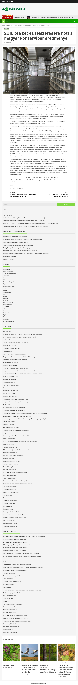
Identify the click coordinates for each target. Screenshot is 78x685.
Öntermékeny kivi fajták (9, 503)
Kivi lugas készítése (8, 444)
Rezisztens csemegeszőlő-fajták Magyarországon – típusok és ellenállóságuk (24, 536)
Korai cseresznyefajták (9, 573)
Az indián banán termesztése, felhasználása (15, 547)
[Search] (75, 21)
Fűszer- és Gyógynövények (10, 282)
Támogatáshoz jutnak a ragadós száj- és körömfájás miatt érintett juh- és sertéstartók (39, 17)
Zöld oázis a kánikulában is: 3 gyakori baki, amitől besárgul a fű (19, 337)
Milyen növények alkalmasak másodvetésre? (15, 517)
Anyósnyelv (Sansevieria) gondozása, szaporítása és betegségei (20, 250)
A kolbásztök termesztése (10, 523)
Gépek (4, 284)
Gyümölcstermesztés (9, 286)
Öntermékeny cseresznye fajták (11, 576)
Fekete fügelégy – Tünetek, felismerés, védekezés (16, 545)
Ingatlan (5, 290)
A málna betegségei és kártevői (11, 593)
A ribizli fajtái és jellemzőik (10, 595)
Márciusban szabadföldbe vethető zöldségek (15, 359)
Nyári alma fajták (7, 506)
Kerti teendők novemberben (10, 396)
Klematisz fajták (7, 215)
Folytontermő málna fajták (10, 500)
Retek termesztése (8, 388)
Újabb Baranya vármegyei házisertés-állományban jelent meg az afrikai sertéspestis (25, 226)
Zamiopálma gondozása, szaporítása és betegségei (17, 248)
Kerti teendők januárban (9, 382)
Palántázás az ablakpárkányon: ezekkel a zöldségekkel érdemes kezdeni (22, 374)
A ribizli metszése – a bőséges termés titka (15, 472)
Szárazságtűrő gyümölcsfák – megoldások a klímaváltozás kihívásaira (22, 556)
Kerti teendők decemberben (10, 390)
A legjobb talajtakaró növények (11, 427)
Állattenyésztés (7, 269)
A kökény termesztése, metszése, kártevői (14, 550)
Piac (4, 309)
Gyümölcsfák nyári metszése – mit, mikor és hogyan (17, 416)
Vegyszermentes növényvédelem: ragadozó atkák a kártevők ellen (20, 371)
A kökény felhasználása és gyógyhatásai (14, 405)
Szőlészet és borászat (9, 313)
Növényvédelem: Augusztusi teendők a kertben (15, 242)
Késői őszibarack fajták (9, 562)
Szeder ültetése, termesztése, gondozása (14, 539)
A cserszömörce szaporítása (11, 385)
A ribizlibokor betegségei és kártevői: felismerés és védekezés (20, 441)
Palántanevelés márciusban (10, 362)
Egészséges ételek (8, 271)
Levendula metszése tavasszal (11, 348)
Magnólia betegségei (8, 458)
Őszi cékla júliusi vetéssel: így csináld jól (14, 410)
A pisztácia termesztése (9, 478)
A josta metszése (7, 351)
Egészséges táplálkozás (9, 273)
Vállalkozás (6, 319)
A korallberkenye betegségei (10, 526)
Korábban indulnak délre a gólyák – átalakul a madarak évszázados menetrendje (24, 218)
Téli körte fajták (7, 587)
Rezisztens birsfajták (8, 584)
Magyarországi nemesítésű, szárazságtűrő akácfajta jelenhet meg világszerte (24, 220)
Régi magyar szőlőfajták (9, 475)
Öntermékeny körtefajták (9, 489)
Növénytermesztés (8, 302)
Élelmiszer (6, 28)
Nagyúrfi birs (6, 601)
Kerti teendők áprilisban (9, 345)
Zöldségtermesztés (8, 321)
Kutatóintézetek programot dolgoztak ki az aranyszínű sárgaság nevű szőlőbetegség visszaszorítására (30, 223)
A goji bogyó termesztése (10, 447)
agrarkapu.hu (8, 42)
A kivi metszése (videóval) (10, 498)
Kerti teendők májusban (9, 340)
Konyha (5, 296)
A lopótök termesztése (9, 520)
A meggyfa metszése (9, 438)
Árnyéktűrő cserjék (8, 467)
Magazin (5, 298)
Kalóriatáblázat (7, 292)
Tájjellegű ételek (7, 315)
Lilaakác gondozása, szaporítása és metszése (15, 342)
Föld (4, 280)
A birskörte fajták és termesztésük (12, 604)
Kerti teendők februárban (9, 379)
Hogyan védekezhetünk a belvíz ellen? (13, 433)
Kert (4, 294)
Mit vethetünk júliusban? (9, 256)
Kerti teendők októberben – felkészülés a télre (15, 399)
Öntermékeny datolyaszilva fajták (12, 581)
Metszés (5, 300)
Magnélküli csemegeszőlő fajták (11, 461)
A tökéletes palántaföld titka (10, 376)
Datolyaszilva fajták (8, 598)
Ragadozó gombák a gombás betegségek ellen (15, 368)
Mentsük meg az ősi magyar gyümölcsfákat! (15, 570)
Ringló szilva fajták (8, 578)
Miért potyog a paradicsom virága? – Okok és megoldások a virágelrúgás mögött (24, 419)
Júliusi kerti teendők (8, 259)
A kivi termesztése (8, 495)
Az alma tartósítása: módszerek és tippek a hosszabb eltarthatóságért (22, 590)
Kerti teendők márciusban (10, 365)
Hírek (4, 288)
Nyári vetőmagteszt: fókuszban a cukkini (14, 407)
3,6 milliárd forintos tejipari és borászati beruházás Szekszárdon (56, 194)
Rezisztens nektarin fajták (10, 559)
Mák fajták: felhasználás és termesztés (13, 455)
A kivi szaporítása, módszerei (11, 607)
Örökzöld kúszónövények (10, 486)
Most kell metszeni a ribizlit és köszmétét (14, 354)
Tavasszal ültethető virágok (10, 464)
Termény (5, 317)
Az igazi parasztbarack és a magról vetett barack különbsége (19, 357)
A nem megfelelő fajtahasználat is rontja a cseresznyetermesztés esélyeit (23, 567)
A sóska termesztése (9, 393)
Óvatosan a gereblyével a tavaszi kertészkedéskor (16, 436)
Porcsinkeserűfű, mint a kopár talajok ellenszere (16, 430)
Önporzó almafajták (8, 509)
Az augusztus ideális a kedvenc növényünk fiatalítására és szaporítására (22, 239)
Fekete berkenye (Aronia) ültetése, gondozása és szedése (18, 450)
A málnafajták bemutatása (10, 452)
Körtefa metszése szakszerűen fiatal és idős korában (17, 484)
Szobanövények (7, 311)
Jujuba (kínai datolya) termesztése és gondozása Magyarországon (21, 553)
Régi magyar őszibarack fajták (11, 512)
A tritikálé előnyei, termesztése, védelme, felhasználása (18, 245)
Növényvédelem (7, 304)
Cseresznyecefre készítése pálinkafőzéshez (15, 542)
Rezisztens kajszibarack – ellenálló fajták (14, 515)
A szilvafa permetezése (9, 469)
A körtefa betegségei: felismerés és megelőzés (16, 481)
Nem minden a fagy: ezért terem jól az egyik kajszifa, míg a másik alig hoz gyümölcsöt (26, 253)
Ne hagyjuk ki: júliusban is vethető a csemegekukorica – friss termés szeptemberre (25, 413)
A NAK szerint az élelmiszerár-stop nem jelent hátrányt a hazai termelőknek (23, 194)
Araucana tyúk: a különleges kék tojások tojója (15, 236)
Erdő (4, 278)
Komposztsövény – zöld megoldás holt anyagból (16, 402)
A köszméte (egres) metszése (11, 492)
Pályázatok (6, 306)
